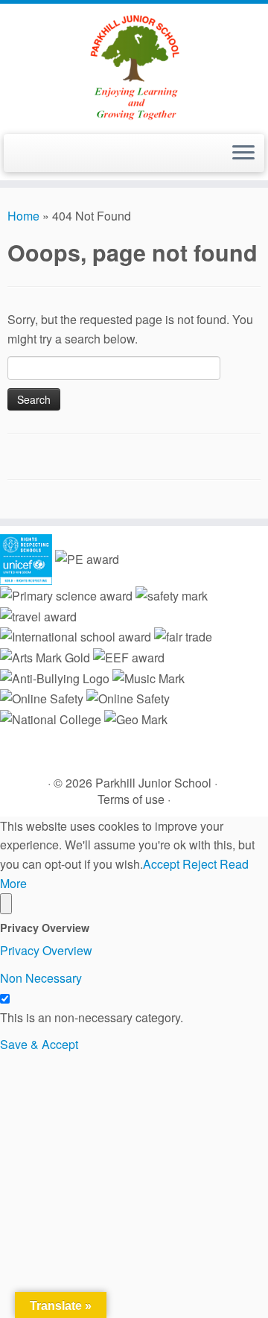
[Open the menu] (243, 153)
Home (23, 215)
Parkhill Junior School (153, 783)
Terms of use (131, 799)
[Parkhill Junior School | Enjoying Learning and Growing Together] (134, 67)
